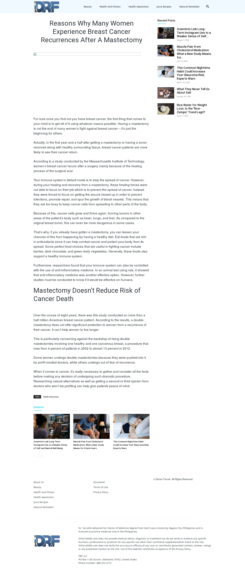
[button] (208, 6)
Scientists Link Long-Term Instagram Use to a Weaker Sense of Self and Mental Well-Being (50, 444)
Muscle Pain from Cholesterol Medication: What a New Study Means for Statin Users (88, 444)
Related (39, 407)
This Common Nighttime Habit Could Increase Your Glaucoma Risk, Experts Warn (131, 444)
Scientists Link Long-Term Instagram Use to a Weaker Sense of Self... (194, 32)
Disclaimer (99, 482)
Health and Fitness (110, 6)
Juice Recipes (164, 6)
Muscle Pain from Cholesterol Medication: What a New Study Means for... (194, 52)
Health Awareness (138, 6)
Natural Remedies (189, 6)
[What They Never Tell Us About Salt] (166, 93)
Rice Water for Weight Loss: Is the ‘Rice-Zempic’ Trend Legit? (192, 108)
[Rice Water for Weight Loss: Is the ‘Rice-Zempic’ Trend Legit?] (166, 109)
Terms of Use (100, 487)
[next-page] (41, 455)
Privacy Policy (100, 492)
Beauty (88, 6)
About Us (39, 482)
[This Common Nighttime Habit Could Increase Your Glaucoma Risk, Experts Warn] (131, 426)
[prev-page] (36, 455)
